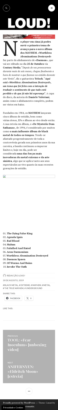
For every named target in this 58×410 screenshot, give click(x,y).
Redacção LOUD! (16, 275)
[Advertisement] (29, 42)
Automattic (28, 406)
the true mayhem (14, 288)
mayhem (36, 285)
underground (34, 288)
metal (46, 285)
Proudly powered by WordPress (19, 402)
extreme (25, 285)
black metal (11, 285)
